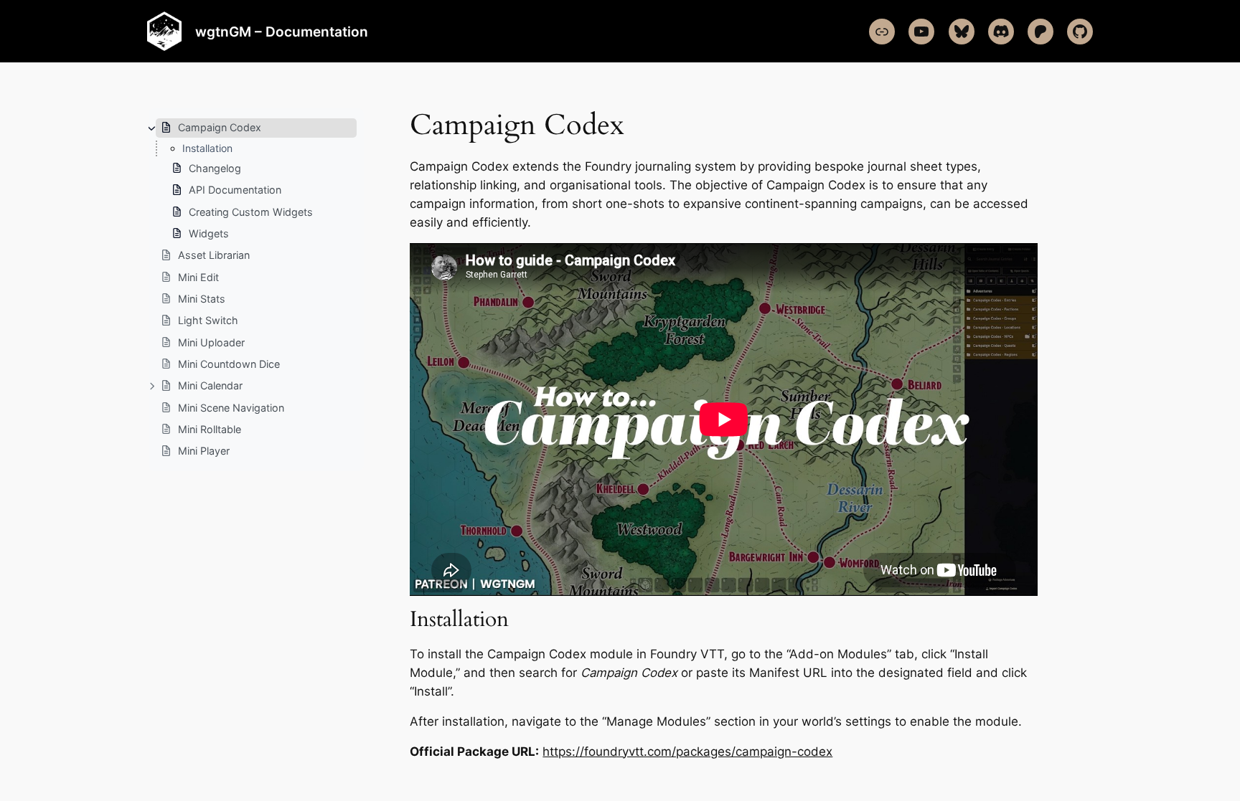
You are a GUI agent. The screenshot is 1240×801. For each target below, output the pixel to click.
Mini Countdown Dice (229, 364)
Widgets (209, 233)
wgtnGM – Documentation (281, 31)
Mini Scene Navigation (231, 408)
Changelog (215, 168)
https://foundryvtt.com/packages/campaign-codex (687, 751)
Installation (207, 148)
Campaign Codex (219, 127)
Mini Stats (201, 299)
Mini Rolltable (209, 429)
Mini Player (204, 451)
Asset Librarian (214, 255)
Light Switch (208, 320)
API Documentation (235, 190)
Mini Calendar (210, 385)
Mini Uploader (211, 342)
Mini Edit (198, 277)
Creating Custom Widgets (251, 212)
